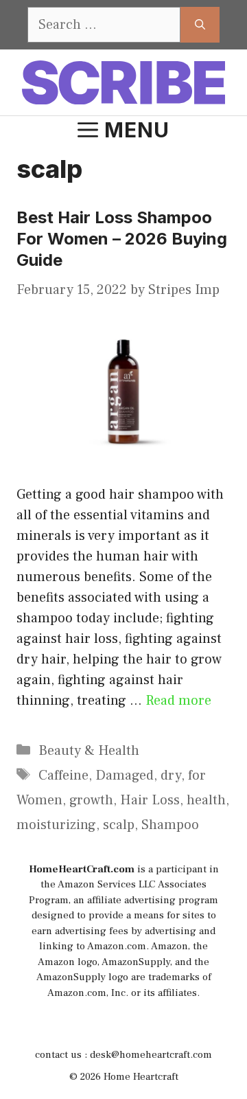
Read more (178, 701)
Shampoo (170, 825)
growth (91, 800)
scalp (118, 825)
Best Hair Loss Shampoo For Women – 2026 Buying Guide (121, 238)
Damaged (124, 775)
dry (171, 775)
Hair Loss (150, 800)
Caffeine (63, 775)
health (206, 800)
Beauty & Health (88, 751)
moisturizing (56, 825)
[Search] (200, 25)
